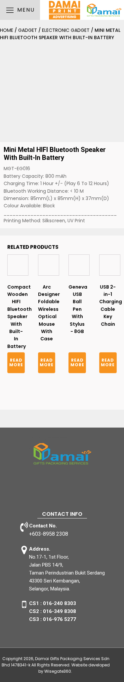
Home (6, 30)
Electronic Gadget (66, 30)
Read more (16, 362)
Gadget (27, 30)
